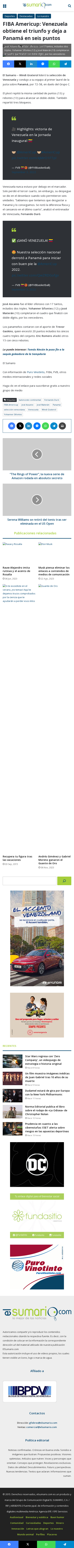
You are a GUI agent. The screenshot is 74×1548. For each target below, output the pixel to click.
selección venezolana (14, 409)
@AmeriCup (26, 152)
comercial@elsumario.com (41, 1427)
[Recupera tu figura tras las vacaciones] (19, 718)
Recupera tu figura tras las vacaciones (17, 858)
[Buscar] (64, 881)
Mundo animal (25, 1534)
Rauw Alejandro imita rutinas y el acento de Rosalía (16, 571)
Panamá (57, 404)
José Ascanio (27, 404)
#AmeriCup (50, 152)
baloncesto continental (30, 400)
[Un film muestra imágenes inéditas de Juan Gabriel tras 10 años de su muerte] (12, 1078)
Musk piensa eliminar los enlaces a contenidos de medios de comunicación (54, 571)
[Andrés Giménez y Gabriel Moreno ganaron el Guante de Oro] (54, 718)
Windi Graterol (49, 409)
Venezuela (33, 409)
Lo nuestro (43, 16)
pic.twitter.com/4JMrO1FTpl (34, 158)
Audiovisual (16, 1517)
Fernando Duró (51, 400)
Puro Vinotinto (36, 372)
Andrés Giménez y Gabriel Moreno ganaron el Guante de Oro (54, 860)
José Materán (43, 404)
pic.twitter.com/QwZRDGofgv (35, 275)
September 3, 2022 (24, 172)
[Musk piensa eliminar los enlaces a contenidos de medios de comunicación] (54, 553)
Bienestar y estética (37, 1517)
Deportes (10, 16)
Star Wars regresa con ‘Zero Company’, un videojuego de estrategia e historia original (43, 1060)
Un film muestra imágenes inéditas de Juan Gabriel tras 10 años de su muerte (47, 1077)
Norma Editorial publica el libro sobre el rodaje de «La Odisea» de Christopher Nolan (46, 1110)
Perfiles (40, 1534)
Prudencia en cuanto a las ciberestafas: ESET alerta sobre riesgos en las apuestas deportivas (47, 1127)
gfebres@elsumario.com (43, 1422)
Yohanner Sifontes (13, 414)
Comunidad (17, 1523)
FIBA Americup (11, 404)
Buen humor (57, 1517)
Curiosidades (33, 1523)
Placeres (52, 1534)
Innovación (17, 1528)
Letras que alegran (37, 1528)
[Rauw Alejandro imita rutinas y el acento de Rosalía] (19, 553)
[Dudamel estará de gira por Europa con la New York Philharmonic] (12, 1095)
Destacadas (26, 16)
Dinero (60, 1523)
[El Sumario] (37, 6)
